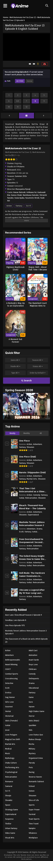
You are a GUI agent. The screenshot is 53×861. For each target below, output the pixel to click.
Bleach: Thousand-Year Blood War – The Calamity (32, 507)
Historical (9, 716)
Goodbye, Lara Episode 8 (15, 620)
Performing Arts (12, 767)
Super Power (34, 809)
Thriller (8, 824)
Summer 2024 (21, 176)
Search (27, 380)
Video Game (10, 833)
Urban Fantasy (11, 828)
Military (32, 749)
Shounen (30, 447)
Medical (8, 749)
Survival (32, 814)
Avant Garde (34, 660)
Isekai (21, 498)
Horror (32, 716)
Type (14, 373)
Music (7, 753)
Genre (14, 360)
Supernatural (33, 515)
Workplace (33, 838)
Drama (39, 529)
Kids (30, 730)
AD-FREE (19, 81)
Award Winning (11, 664)
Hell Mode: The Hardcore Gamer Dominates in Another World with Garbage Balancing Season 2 (33, 575)
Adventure (37, 444)
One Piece (24, 440)
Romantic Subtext (36, 781)
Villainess (33, 833)
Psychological (11, 772)
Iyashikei (32, 725)
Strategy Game (11, 809)
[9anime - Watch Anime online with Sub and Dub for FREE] (20, 7)
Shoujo (8, 795)
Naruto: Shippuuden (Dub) (32, 472)
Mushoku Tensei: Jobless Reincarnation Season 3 (32, 524)
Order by (37, 373)
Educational (34, 688)
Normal (29, 81)
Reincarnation (31, 498)
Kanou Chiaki (16, 195)
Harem (31, 707)
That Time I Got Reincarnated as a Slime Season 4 (31, 490)
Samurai (8, 786)
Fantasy (19, 206)
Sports (32, 805)
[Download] (45, 64)
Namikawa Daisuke (31, 195)
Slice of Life (34, 800)
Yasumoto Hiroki (32, 198)
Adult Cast (33, 650)
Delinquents (34, 678)
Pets (31, 767)
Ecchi (21, 532)
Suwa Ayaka (19, 198)
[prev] (9, 116)
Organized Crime (36, 758)
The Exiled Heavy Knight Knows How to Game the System (31, 558)
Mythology (9, 758)
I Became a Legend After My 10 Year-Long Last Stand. (32, 592)
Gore (31, 702)
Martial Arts (32, 479)
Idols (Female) (11, 721)
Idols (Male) (34, 721)
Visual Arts (9, 838)
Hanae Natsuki (19, 192)
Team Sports (34, 819)
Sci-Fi (28, 206)
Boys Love (33, 664)
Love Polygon (11, 735)
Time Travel (34, 824)
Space (7, 805)
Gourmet (9, 707)
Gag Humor (10, 697)
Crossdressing (11, 678)
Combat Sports (11, 674)
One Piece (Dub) (27, 456)
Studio (14, 366)
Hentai (8, 711)
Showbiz (8, 800)
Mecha (31, 744)
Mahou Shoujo (35, 739)
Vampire (32, 828)
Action (9, 206)
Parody (32, 763)
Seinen (31, 791)
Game (31, 697)
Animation (33, 655)
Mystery (32, 753)
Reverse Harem (35, 777)
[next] (43, 116)
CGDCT (8, 669)
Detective (9, 683)
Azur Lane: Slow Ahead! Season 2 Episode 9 (23, 615)
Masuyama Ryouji (23, 189)
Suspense (9, 819)
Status (37, 366)
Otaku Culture (11, 763)
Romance (9, 781)
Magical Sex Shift (12, 739)
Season (36, 360)
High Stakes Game (36, 711)
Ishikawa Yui (31, 192)
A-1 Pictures (19, 166)
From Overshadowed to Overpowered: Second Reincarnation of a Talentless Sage (31, 541)
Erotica (8, 692)
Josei (7, 730)
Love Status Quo (36, 735)
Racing (31, 772)
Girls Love (9, 702)
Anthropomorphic (12, 660)
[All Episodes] (26, 116)
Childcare (33, 669)
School (32, 786)
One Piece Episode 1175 (15, 625)
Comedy (36, 495)
